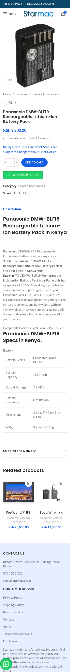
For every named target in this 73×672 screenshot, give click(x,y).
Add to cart (34, 162)
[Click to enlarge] (10, 80)
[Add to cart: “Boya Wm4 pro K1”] (61, 483)
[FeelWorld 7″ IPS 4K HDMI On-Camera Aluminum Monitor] (18, 493)
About (7, 626)
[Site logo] (38, 13)
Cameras (21, 94)
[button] (23, 174)
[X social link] (19, 193)
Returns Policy (13, 612)
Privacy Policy (13, 597)
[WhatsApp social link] (24, 193)
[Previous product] (5, 102)
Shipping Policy (13, 605)
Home (7, 94)
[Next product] (15, 102)
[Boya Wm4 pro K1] (51, 493)
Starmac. (9, 275)
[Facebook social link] (14, 193)
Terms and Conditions (17, 634)
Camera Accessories (45, 94)
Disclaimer (10, 641)
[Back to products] (10, 102)
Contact (8, 619)
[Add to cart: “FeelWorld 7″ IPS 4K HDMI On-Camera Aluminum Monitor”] (28, 483)
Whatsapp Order (25, 175)
